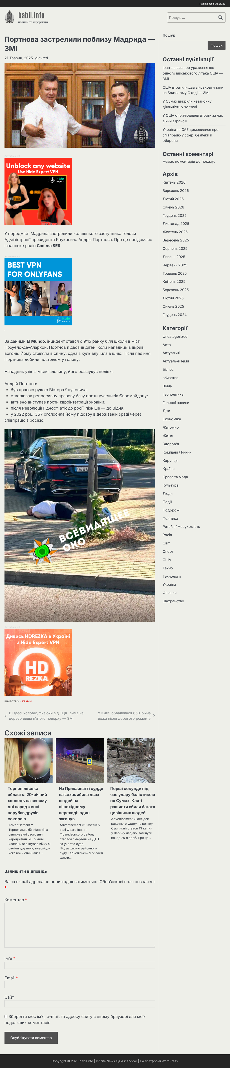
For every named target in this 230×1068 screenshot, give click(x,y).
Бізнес (168, 369)
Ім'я (9, 958)
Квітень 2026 (174, 182)
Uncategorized (175, 336)
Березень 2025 (176, 290)
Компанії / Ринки (177, 452)
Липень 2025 (174, 257)
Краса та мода (175, 477)
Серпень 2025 (175, 248)
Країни (27, 701)
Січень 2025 (173, 306)
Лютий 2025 (173, 298)
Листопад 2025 (176, 223)
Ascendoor (129, 1061)
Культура (171, 485)
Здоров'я (171, 444)
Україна (169, 584)
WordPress (170, 1061)
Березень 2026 (176, 191)
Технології (172, 576)
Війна (167, 386)
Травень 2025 (175, 273)
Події (167, 502)
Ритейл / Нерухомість (181, 526)
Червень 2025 (175, 265)
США (167, 560)
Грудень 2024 (175, 315)
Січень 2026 (173, 207)
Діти (166, 411)
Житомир (171, 427)
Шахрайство (173, 601)
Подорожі (171, 510)
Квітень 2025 (174, 281)
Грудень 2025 (174, 215)
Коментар (15, 899)
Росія (167, 535)
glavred (41, 58)
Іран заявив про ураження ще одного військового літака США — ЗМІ (193, 73)
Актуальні (171, 353)
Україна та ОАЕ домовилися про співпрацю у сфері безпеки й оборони (191, 135)
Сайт (9, 997)
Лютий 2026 (173, 199)
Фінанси (170, 593)
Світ (166, 543)
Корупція (170, 460)
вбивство (11, 701)
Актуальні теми (176, 361)
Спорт (168, 551)
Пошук (169, 35)
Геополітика (173, 394)
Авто (167, 345)
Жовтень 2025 (175, 232)
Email (11, 978)
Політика (170, 518)
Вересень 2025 (176, 240)
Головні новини (176, 403)
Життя (168, 436)
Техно (168, 568)
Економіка (172, 419)
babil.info (31, 14)
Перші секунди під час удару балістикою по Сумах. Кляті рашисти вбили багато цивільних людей (132, 800)
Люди (167, 493)
